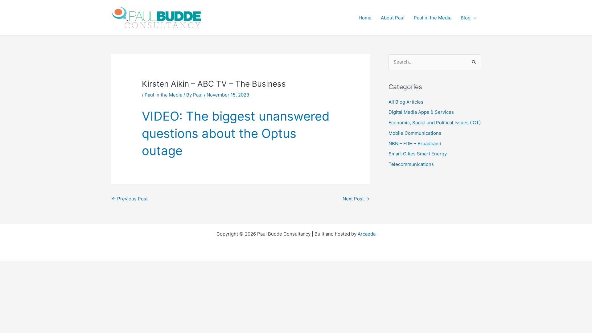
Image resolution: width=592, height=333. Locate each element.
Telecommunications (411, 164)
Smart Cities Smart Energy (417, 154)
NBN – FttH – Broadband (414, 143)
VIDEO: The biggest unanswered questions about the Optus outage (236, 133)
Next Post (356, 199)
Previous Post (130, 199)
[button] (473, 18)
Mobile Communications (414, 133)
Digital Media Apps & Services (421, 112)
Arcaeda (367, 234)
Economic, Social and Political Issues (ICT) (434, 122)
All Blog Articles (405, 102)
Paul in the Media (163, 95)
